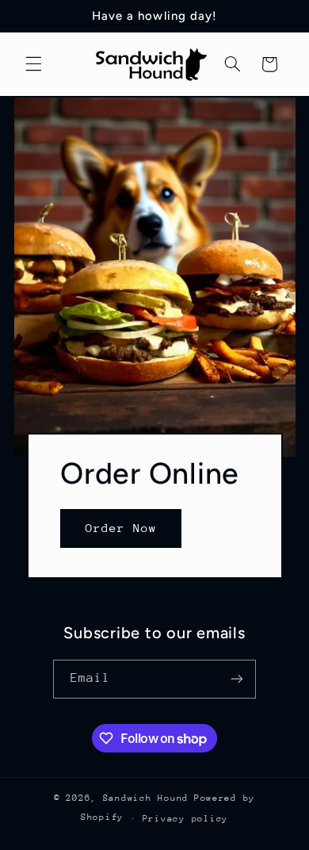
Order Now (120, 528)
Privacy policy (185, 819)
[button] (33, 64)
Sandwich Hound (146, 798)
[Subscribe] (237, 679)
